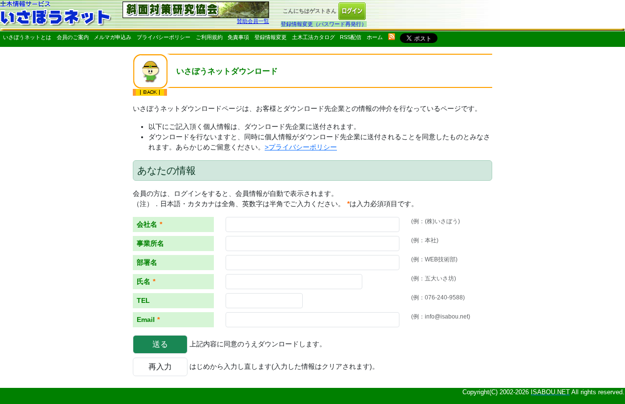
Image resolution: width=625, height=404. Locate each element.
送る (160, 344)
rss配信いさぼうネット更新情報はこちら (391, 36)
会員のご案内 (73, 37)
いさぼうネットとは (27, 37)
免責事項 (238, 37)
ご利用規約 (209, 37)
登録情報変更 (270, 37)
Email (148, 319)
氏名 (146, 281)
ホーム (375, 37)
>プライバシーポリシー (301, 147)
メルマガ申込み (112, 37)
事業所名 (150, 243)
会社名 (149, 224)
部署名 (147, 262)
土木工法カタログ (313, 37)
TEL (143, 300)
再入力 (160, 366)
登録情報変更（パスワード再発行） (324, 24)
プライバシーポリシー (163, 37)
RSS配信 (350, 37)
